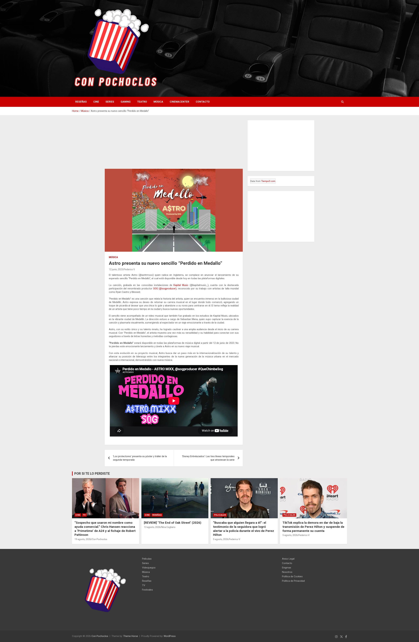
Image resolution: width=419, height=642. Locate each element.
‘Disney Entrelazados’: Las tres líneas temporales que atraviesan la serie (208, 458)
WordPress (170, 636)
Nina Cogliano (168, 527)
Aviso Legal (288, 558)
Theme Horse (130, 636)
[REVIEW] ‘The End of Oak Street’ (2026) (172, 523)
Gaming (126, 101)
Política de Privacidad (293, 580)
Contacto (203, 101)
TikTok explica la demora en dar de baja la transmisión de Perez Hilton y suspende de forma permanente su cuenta (313, 527)
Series (110, 101)
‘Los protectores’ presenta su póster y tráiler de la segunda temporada (140, 458)
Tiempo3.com (286, 257)
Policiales (220, 515)
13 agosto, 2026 (152, 527)
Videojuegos (148, 567)
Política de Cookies (292, 576)
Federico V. (129, 269)
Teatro (142, 101)
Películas (147, 558)
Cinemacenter (179, 101)
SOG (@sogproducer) (164, 288)
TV (84, 515)
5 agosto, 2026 (220, 539)
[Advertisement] (174, 144)
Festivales (147, 589)
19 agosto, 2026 (82, 539)
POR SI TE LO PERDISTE (92, 474)
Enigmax (286, 567)
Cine (96, 101)
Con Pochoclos (99, 539)
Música (158, 101)
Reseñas (81, 101)
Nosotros (287, 572)
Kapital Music (180, 285)
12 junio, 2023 (116, 269)
